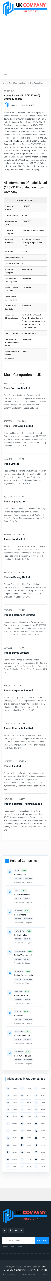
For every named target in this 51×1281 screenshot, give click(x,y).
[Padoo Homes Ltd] (9, 892)
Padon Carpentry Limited (18, 690)
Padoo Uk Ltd (20, 914)
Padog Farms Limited (16, 653)
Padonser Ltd (20, 874)
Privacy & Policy (9, 1274)
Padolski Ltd (16, 141)
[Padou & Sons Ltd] (9, 1033)
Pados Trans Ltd (21, 995)
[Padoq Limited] (9, 932)
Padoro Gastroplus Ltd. (24, 975)
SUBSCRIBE (42, 1240)
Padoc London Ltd (14, 539)
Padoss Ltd (19, 1015)
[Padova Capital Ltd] (9, 1053)
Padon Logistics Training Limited (23, 804)
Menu (6, 75)
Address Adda (40, 1270)
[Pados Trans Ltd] (9, 992)
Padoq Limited (20, 935)
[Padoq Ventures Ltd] (9, 952)
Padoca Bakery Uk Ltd (17, 577)
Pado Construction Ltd (17, 388)
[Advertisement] (25, 44)
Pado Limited (11, 464)
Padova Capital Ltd (22, 1055)
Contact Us (43, 1274)
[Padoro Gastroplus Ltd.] (9, 972)
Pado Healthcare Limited (18, 426)
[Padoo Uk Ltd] (9, 912)
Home (4, 83)
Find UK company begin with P (20, 83)
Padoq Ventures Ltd (23, 955)
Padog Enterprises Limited (19, 615)
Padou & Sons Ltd (22, 1035)
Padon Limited (12, 766)
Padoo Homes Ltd (22, 894)
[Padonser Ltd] (9, 872)
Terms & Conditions (27, 1274)
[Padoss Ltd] (9, 1013)
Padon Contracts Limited (18, 728)
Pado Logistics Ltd (15, 501)
